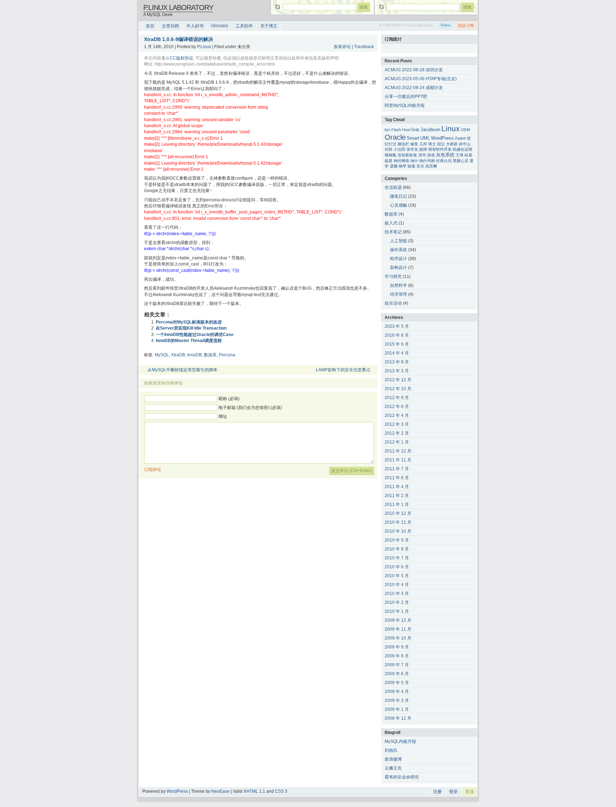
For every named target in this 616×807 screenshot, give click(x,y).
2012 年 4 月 (397, 415)
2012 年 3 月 (397, 424)
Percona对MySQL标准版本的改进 (189, 322)
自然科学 (398, 285)
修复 (414, 144)
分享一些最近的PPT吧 (406, 96)
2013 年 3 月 (397, 370)
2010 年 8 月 (397, 549)
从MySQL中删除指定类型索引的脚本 (182, 369)
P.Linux (204, 46)
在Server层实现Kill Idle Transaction (191, 328)
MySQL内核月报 (400, 741)
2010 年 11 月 (398, 522)
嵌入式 (391, 223)
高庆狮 (431, 166)
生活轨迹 (393, 187)
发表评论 (342, 46)
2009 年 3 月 (397, 700)
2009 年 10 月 (398, 638)
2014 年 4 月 (397, 353)
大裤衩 (452, 144)
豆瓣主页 (393, 768)
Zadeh (460, 138)
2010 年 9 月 (397, 540)
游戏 (431, 155)
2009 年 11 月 (398, 629)
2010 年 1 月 (397, 611)
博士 (432, 144)
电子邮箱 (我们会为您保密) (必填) (250, 407)
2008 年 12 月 (398, 718)
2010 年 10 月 (398, 531)
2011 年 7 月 (397, 468)
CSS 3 (281, 791)
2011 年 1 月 (397, 504)
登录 (453, 791)
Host (406, 130)
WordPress (442, 138)
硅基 (468, 155)
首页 (150, 26)
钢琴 (402, 166)
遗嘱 (393, 166)
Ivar (415, 129)
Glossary (219, 25)
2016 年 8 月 (397, 335)
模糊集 (390, 155)
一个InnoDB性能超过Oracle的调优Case (194, 334)
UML (425, 138)
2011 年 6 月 (397, 477)
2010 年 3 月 (397, 593)
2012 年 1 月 (397, 442)
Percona (227, 354)
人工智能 (398, 240)
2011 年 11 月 (398, 459)
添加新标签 (407, 155)
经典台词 (444, 161)
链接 (411, 166)
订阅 (466, 25)
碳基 (388, 161)
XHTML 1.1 (254, 791)
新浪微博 (393, 759)
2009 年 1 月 (397, 709)
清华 (422, 155)
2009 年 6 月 (397, 673)
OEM (465, 130)
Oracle (395, 137)
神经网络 (401, 161)
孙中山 (465, 144)
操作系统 (398, 249)
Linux (450, 128)
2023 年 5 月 (397, 326)
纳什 (414, 161)
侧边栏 (403, 144)
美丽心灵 (460, 161)
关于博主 (268, 26)
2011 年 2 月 (397, 495)
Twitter (445, 25)
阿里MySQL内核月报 (405, 105)
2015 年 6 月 (397, 344)
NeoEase (220, 791)
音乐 (420, 166)
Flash (396, 130)
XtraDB (178, 354)
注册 (437, 791)
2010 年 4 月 (397, 584)
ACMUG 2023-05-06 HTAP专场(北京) (421, 78)
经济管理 (398, 294)
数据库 (210, 354)
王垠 (459, 155)
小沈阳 (399, 149)
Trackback (364, 46)
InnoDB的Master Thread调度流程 (189, 340)
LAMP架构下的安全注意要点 (343, 369)
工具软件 (244, 26)
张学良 (412, 149)
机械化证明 (462, 149)
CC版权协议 (181, 58)
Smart (413, 138)
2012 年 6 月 (397, 406)
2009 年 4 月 (397, 691)
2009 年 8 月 (397, 655)
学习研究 (393, 276)
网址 (223, 416)
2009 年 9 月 (397, 647)
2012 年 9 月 (397, 397)
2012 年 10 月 (398, 388)
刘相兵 (391, 750)
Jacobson (430, 129)
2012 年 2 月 (397, 433)
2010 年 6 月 (397, 566)
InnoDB (194, 354)
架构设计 (398, 267)
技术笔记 (393, 231)
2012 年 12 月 (398, 379)
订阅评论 (152, 469)
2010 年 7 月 (397, 557)
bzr (387, 130)
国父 (441, 144)
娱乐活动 (393, 303)
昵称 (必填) (229, 398)
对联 (388, 149)
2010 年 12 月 (398, 513)
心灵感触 (398, 205)
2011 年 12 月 (398, 451)
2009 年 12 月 (398, 620)
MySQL (162, 354)
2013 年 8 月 (397, 361)
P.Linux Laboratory (178, 7)
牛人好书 (195, 26)
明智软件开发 (440, 149)
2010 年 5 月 (397, 575)
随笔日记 (398, 196)
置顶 (469, 791)
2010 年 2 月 (397, 602)
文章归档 (170, 26)
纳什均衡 (427, 161)
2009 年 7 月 (397, 664)
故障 (423, 149)
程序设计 (398, 258)
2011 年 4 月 (397, 486)
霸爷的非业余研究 (402, 777)
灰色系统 (445, 154)
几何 (423, 144)
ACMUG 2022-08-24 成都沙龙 (414, 87)
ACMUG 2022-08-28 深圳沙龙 (414, 69)
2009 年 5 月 (397, 682)
